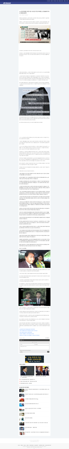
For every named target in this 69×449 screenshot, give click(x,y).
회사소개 (19, 445)
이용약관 (28, 445)
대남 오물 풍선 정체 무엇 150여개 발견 (26, 332)
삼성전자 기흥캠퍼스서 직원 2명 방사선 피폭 (27, 333)
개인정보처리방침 (31, 445)
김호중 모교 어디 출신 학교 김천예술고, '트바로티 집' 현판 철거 (29, 335)
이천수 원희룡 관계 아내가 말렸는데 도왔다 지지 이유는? (29, 330)
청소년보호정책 (36, 445)
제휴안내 (22, 445)
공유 (23, 337)
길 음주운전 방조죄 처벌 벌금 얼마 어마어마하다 (27, 329)
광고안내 (25, 445)
